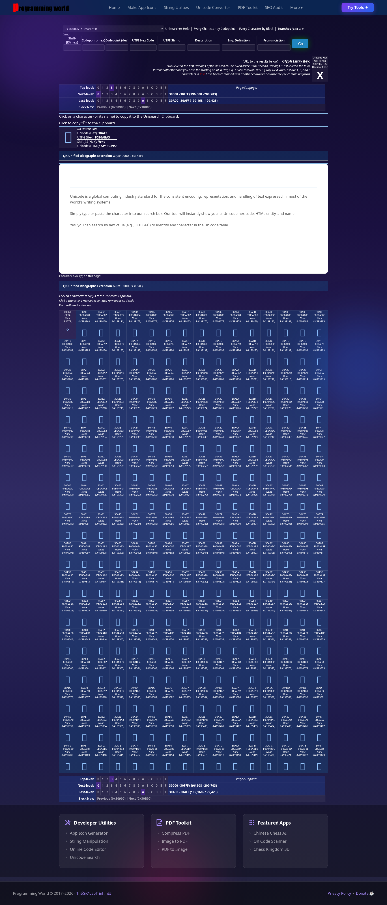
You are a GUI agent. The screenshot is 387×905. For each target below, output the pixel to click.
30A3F (319, 398)
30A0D (286, 312)
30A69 (218, 485)
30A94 (134, 572)
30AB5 (151, 630)
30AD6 (168, 687)
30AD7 (185, 687)
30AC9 (218, 658)
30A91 (84, 572)
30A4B (252, 427)
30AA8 (201, 601)
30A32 (101, 398)
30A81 (84, 543)
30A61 (84, 485)
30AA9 (218, 601)
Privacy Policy (339, 893)
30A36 (168, 398)
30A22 (101, 369)
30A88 (201, 543)
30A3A (235, 398)
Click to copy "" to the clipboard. (87, 123)
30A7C (269, 514)
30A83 (117, 543)
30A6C (269, 485)
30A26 (168, 369)
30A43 (117, 427)
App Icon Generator (89, 833)
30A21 (84, 369)
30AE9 (218, 716)
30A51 (84, 456)
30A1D (286, 340)
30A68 (201, 485)
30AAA (235, 601)
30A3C (269, 398)
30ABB (252, 630)
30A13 (117, 340)
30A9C (269, 572)
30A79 (218, 514)
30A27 (185, 369)
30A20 (67, 369)
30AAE (302, 601)
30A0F (319, 312)
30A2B (252, 369)
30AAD (286, 601)
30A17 (185, 340)
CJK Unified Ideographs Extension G (89, 156)
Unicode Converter (213, 7)
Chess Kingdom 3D (272, 849)
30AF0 (67, 745)
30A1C (269, 340)
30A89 (218, 543)
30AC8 (201, 658)
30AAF (319, 601)
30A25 (151, 369)
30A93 (117, 572)
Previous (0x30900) (111, 107)
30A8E (302, 543)
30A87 (185, 543)
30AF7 (185, 745)
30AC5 (151, 658)
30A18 (201, 340)
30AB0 (67, 630)
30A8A (235, 543)
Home (114, 7)
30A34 (134, 398)
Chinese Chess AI (270, 833)
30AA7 (185, 601)
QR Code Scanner (270, 841)
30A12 (101, 340)
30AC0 (67, 658)
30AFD (286, 745)
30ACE (302, 658)
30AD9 (218, 687)
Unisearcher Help (177, 29)
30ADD (286, 687)
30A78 (201, 514)
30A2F (319, 369)
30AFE (302, 745)
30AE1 (84, 716)
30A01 (84, 312)
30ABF (319, 630)
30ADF (319, 687)
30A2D (286, 369)
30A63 (117, 485)
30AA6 (168, 601)
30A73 (117, 514)
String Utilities (176, 7)
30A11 (84, 340)
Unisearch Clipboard (160, 116)
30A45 (151, 427)
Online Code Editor (88, 849)
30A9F (319, 572)
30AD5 (151, 687)
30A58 (201, 456)
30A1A (235, 340)
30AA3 (118, 601)
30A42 (101, 427)
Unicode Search (85, 857)
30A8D (286, 543)
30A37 (185, 398)
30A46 (168, 427)
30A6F (319, 485)
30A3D (286, 398)
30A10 (67, 340)
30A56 (168, 456)
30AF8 (201, 745)
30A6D (286, 485)
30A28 (201, 369)
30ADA (235, 687)
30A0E (302, 312)
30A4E (302, 427)
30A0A (235, 312)
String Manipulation (89, 841)
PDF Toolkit (248, 7)
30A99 (218, 572)
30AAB (252, 601)
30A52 (101, 456)
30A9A (235, 572)
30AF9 (218, 745)
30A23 (117, 369)
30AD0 (67, 687)
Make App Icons (141, 7)
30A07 (185, 312)
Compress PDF (176, 833)
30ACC (269, 658)
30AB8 (201, 630)
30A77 (185, 514)
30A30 (67, 398)
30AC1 (84, 658)
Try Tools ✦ (358, 7)
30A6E (302, 485)
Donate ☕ (365, 893)
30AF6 (168, 745)
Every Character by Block (256, 29)
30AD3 (118, 687)
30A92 (101, 572)
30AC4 (134, 658)
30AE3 (117, 716)
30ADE (302, 687)
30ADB (252, 687)
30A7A (235, 514)
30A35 (151, 398)
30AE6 (168, 716)
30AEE (302, 716)
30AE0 (67, 716)
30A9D (286, 572)
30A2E (302, 369)
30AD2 (101, 687)
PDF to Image (174, 849)
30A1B (252, 340)
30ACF (319, 658)
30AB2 (101, 630)
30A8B (252, 543)
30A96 (168, 572)
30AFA (235, 745)
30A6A (235, 485)
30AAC (269, 601)
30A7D (286, 514)
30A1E (302, 340)
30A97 (185, 572)
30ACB (252, 658)
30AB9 (218, 630)
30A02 (101, 312)
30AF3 (117, 745)
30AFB (252, 745)
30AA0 (67, 601)
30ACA (235, 658)
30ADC (269, 687)
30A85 (151, 543)
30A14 (134, 340)
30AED (286, 716)
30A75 (151, 514)
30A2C (269, 369)
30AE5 (151, 716)
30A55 (151, 456)
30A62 (101, 485)
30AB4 (134, 630)
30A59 (218, 456)
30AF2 (101, 745)
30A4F (319, 427)
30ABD (286, 630)
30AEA (235, 716)
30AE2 (101, 716)
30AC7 (185, 658)
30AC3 (118, 658)
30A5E (302, 456)
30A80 (67, 543)
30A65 (151, 485)
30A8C (269, 543)
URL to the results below (260, 61)
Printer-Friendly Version (75, 305)
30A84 (134, 543)
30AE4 (134, 716)
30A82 (101, 543)
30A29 (218, 369)
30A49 (218, 427)
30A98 (201, 572)
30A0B (252, 312)
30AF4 (134, 745)
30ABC (269, 630)
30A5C (269, 456)
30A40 (67, 427)
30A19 (218, 340)
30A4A (235, 427)
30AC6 (168, 658)
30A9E (302, 572)
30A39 (218, 398)
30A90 (67, 572)
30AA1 (84, 601)
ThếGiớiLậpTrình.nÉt (93, 893)
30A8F (319, 543)
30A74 (134, 514)
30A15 (151, 340)
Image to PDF (174, 841)
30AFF (319, 745)
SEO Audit (274, 7)
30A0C (269, 312)
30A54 (134, 456)
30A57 (185, 456)
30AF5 (151, 745)
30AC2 (101, 658)
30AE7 (185, 716)
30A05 (151, 312)
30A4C (269, 427)
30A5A (235, 456)
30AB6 (168, 630)
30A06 (168, 312)
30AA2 (101, 601)
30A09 (218, 312)
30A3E (302, 398)
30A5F (319, 456)
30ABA (235, 630)
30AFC (269, 745)
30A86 (168, 543)
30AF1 (84, 745)
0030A (67, 312)
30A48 (201, 427)
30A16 (168, 340)
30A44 (134, 427)
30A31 (84, 398)
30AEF (319, 716)
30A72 (101, 514)
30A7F (319, 514)
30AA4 (134, 601)
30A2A (235, 369)
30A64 (134, 485)
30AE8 (201, 716)
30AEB (252, 716)
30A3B (252, 398)
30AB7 (185, 630)
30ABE (302, 630)
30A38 (201, 398)
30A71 (84, 514)
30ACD (286, 658)
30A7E (302, 514)
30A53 (117, 456)
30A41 (84, 427)
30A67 (185, 485)
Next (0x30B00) (140, 107)
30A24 (134, 369)
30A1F (319, 340)
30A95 (151, 572)
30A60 (67, 485)
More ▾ (296, 7)
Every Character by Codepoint (214, 29)
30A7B (252, 514)
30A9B (252, 572)
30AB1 (84, 630)
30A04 (134, 312)
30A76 (168, 514)
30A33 (117, 398)
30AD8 (202, 687)
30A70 (67, 514)
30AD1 (84, 687)
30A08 (201, 312)
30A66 (168, 485)
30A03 (117, 312)
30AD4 (134, 687)
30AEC (269, 716)
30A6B (252, 485)
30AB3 (118, 630)
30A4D (286, 427)
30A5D (286, 456)
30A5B (252, 456)
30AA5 (151, 601)
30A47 (185, 427)
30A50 (67, 456)
